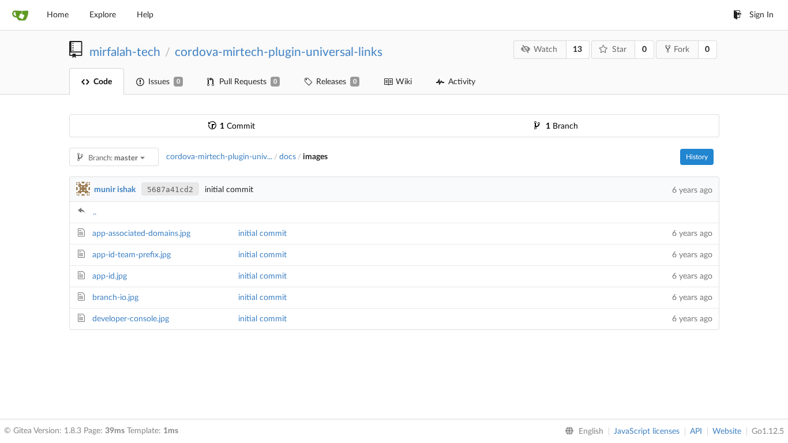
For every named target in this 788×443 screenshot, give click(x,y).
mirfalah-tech (124, 52)
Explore (102, 15)
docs (287, 157)
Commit (237, 126)
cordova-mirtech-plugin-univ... (219, 157)
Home (58, 15)
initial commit (262, 234)
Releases (336, 82)
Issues (164, 82)
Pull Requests (248, 82)
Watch (545, 50)
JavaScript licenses (647, 431)
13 (577, 50)
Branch (562, 126)
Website (726, 431)
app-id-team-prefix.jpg (131, 255)
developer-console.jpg (130, 319)
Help (145, 15)
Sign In (761, 15)
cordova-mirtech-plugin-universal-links (278, 52)
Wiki (404, 82)
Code (102, 82)
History (697, 156)
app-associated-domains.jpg (141, 234)
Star (619, 50)
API (696, 431)
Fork (681, 50)
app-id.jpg (109, 276)
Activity (461, 82)
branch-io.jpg (115, 298)
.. (94, 212)
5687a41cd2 (170, 189)
